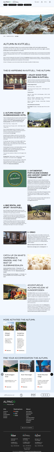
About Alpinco (29, 411)
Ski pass (4, 412)
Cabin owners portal (30, 419)
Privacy (27, 416)
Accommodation (6, 414)
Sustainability (28, 420)
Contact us (5, 411)
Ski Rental (5, 417)
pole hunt (27, 57)
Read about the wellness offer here (10, 150)
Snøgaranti (28, 422)
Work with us (28, 414)
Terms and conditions (30, 417)
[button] (51, 374)
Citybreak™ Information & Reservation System (33, 451)
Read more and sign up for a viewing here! (37, 246)
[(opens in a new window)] (9, 395)
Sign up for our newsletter (27, 427)
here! (14, 133)
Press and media (29, 412)
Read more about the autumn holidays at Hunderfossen (37, 311)
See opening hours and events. (34, 104)
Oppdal (16, 415)
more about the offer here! (11, 218)
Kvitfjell (16, 411)
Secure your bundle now (14, 163)
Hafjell (16, 413)
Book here (20, 157)
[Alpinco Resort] (7, 1)
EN (45, 1)
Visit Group (21, 451)
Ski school (5, 416)
